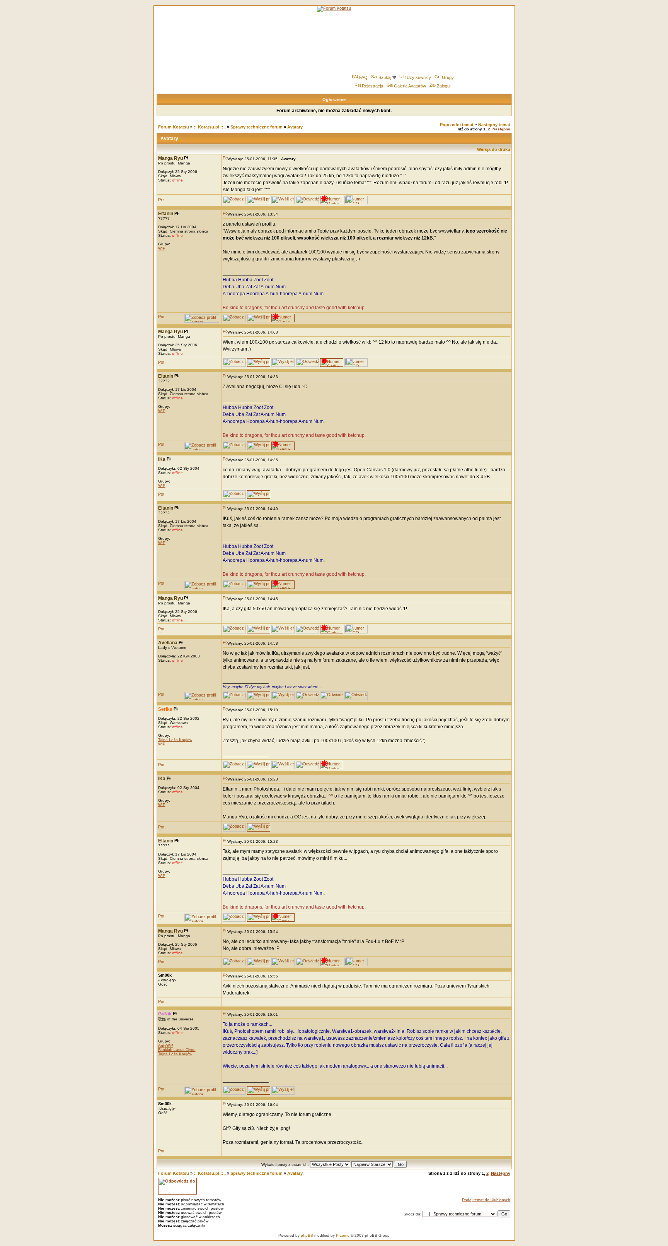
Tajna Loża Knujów (175, 740)
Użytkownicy (419, 77)
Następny (501, 129)
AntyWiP (165, 1045)
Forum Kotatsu (173, 127)
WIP (161, 248)
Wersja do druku (493, 149)
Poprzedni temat (457, 124)
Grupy (448, 77)
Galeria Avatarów (410, 86)
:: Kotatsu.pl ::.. (210, 127)
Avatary (295, 127)
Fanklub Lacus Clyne (177, 1049)
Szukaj (384, 77)
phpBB (307, 1235)
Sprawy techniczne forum (256, 127)
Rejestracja (372, 86)
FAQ (363, 77)
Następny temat (494, 124)
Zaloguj (443, 86)
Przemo (342, 1235)
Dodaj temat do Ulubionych (486, 1200)
